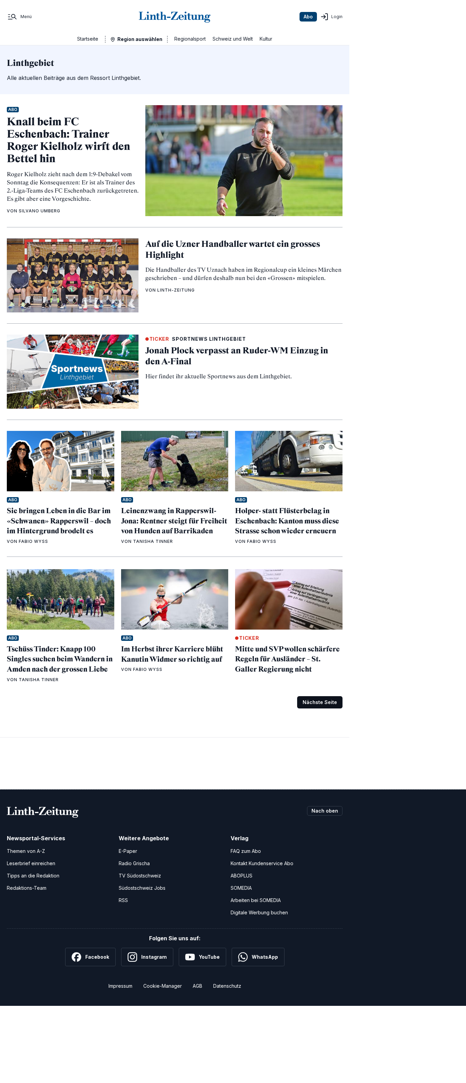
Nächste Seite (320, 702)
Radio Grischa (134, 863)
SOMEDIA (241, 888)
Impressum (120, 986)
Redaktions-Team (26, 888)
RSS (123, 900)
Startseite (87, 39)
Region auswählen (139, 39)
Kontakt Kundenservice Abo (262, 863)
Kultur (266, 39)
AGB (197, 986)
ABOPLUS (241, 875)
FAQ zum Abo (246, 851)
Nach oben (324, 811)
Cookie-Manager (162, 986)
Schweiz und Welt (233, 39)
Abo (308, 16)
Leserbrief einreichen (31, 863)
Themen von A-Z (26, 851)
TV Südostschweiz (140, 875)
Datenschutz (227, 986)
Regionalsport (190, 39)
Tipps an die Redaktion (33, 875)
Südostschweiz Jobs (142, 888)
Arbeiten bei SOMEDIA (256, 900)
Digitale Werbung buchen (259, 912)
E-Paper (128, 851)
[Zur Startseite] (174, 17)
